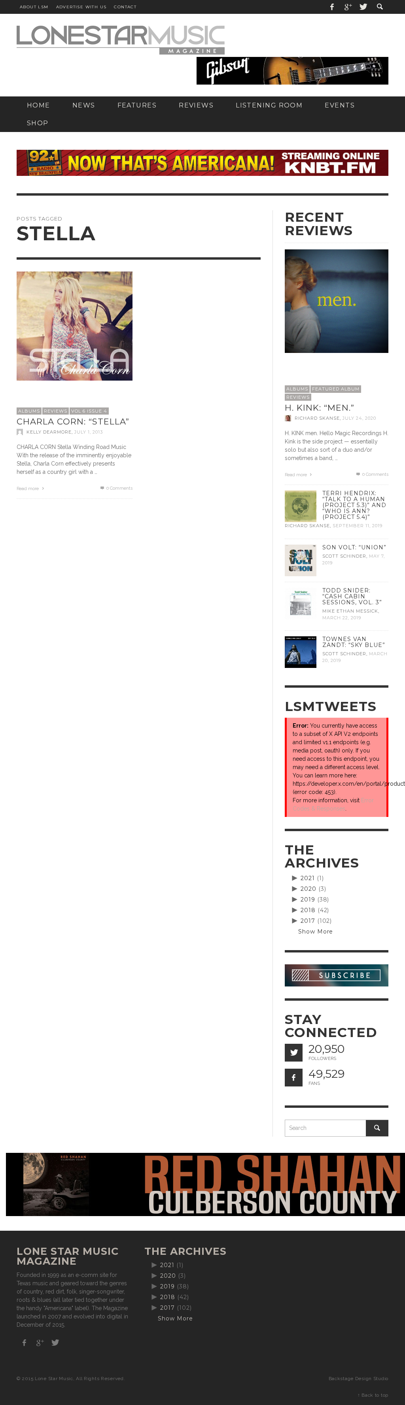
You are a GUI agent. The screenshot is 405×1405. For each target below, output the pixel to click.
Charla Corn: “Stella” (73, 421)
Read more (28, 488)
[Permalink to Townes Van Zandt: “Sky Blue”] (300, 652)
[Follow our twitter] (294, 1053)
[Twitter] (362, 7)
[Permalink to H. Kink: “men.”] (336, 301)
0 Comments (118, 488)
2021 (308, 878)
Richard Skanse (317, 418)
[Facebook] (332, 7)
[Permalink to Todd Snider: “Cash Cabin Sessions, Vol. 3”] (300, 603)
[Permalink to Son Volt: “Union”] (300, 559)
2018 (308, 910)
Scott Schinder (344, 556)
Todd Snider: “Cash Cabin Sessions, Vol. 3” (352, 596)
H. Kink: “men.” (319, 408)
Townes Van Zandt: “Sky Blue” (353, 642)
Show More (315, 931)
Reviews (55, 411)
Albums (29, 411)
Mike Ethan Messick (350, 611)
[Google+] (347, 7)
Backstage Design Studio (358, 1378)
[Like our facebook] (294, 1077)
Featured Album (336, 389)
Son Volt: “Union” (354, 547)
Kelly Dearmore (49, 432)
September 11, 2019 (357, 526)
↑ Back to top (373, 1395)
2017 (308, 920)
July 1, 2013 (88, 432)
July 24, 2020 (359, 418)
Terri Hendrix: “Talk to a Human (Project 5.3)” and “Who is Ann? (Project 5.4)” (354, 505)
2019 (308, 899)
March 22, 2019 (341, 617)
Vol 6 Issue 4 (89, 411)
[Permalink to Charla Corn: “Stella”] (74, 325)
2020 (308, 888)
